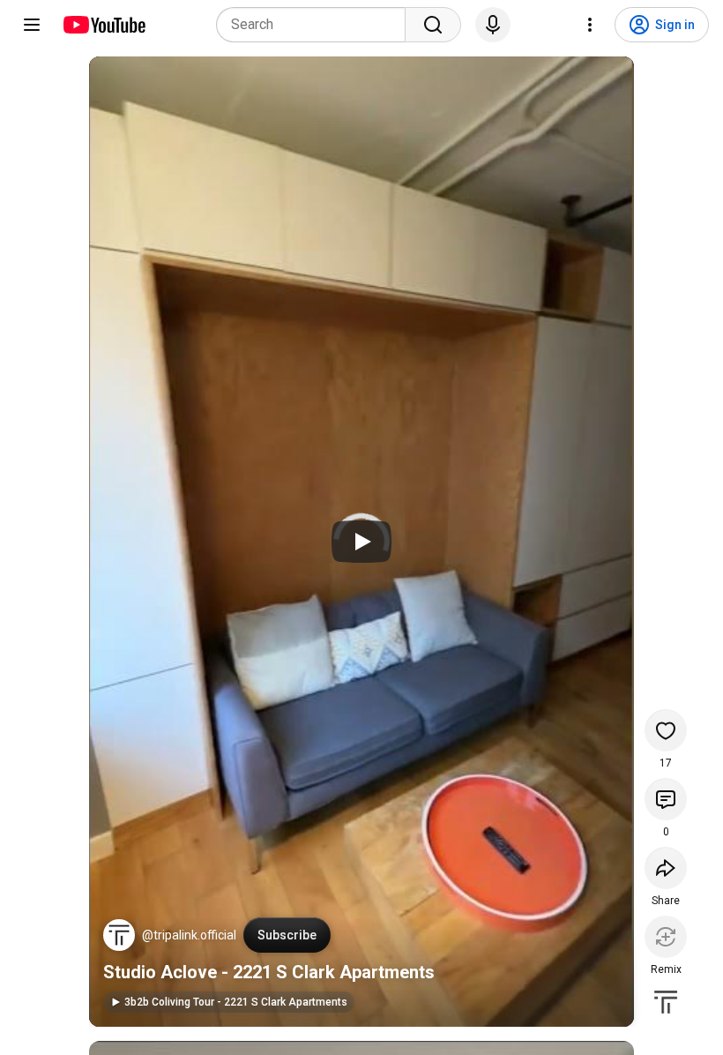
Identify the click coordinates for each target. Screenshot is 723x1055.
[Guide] (31, 24)
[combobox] (316, 24)
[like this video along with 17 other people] (666, 730)
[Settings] (589, 24)
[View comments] (666, 799)
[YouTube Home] (103, 24)
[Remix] (666, 937)
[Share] (666, 868)
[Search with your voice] (493, 24)
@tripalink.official (189, 935)
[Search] (433, 24)
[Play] (361, 541)
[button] (119, 935)
